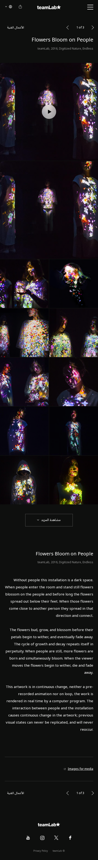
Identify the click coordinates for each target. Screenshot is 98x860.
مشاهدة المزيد (51, 519)
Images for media (80, 769)
